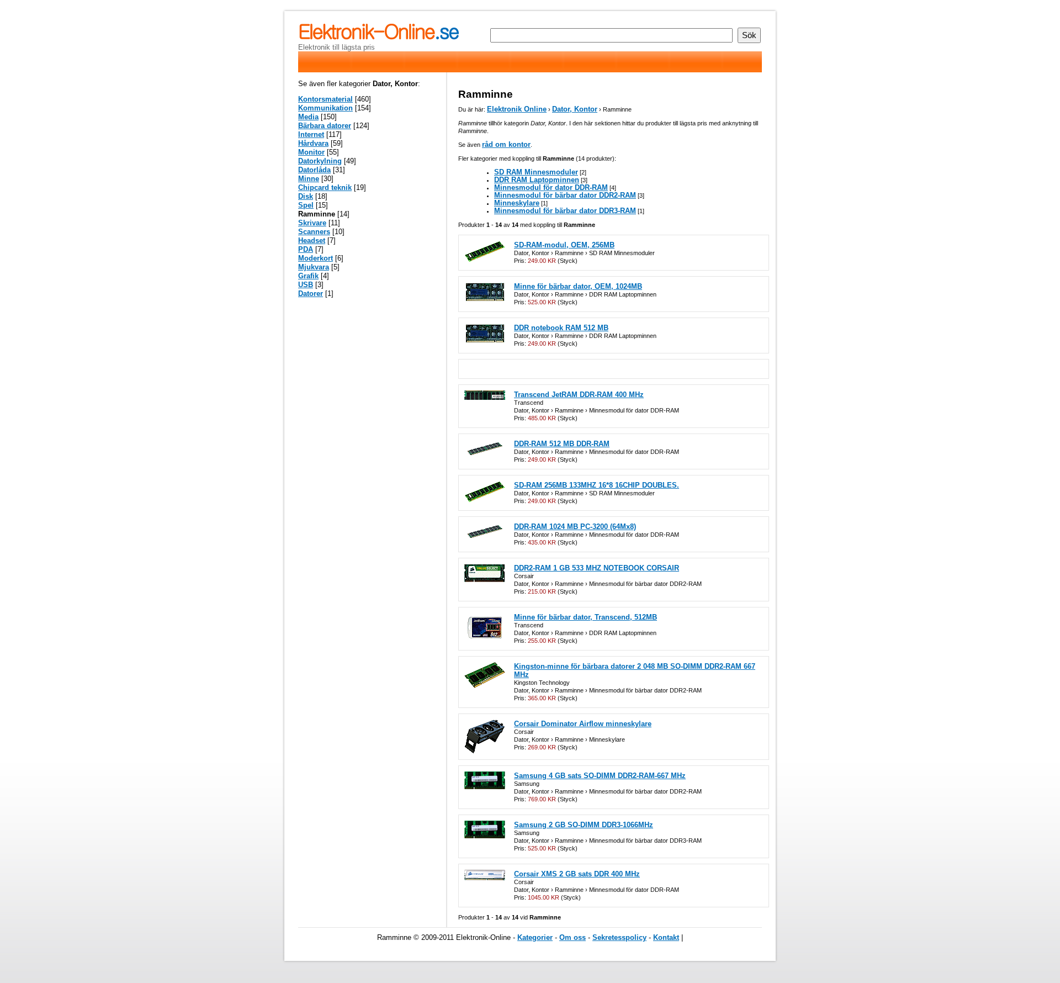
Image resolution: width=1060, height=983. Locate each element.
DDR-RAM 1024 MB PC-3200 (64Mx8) (575, 526)
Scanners (314, 232)
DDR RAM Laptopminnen (536, 180)
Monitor (311, 152)
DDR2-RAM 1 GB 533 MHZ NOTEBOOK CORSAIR (596, 568)
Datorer (310, 293)
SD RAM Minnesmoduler (536, 172)
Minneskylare (516, 203)
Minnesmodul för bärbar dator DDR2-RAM (565, 195)
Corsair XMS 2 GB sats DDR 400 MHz (577, 874)
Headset (311, 240)
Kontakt (666, 937)
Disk (305, 196)
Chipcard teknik (325, 187)
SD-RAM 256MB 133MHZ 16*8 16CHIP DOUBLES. (596, 485)
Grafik (308, 276)
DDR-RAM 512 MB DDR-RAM (562, 444)
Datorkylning (320, 161)
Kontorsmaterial (325, 99)
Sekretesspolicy (619, 937)
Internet (311, 134)
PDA (305, 249)
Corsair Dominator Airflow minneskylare (582, 724)
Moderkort (315, 258)
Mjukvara (313, 267)
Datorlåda (314, 170)
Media (308, 117)
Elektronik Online (517, 109)
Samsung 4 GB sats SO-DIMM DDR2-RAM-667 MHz (600, 775)
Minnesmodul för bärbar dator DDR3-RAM (565, 211)
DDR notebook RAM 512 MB (561, 328)
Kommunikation (325, 108)
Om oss (572, 937)
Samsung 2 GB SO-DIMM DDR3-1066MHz (583, 825)
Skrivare (312, 223)
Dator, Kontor (574, 109)
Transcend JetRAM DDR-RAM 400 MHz (579, 394)
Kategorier (535, 937)
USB (305, 285)
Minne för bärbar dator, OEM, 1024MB (578, 286)
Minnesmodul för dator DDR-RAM (551, 187)
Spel (306, 205)
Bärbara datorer (324, 125)
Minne (308, 179)
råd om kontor (506, 144)
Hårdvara (313, 143)
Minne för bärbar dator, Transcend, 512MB (585, 617)
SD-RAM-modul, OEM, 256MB (564, 245)
